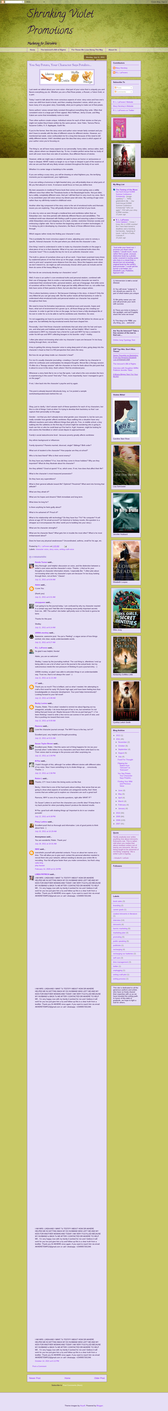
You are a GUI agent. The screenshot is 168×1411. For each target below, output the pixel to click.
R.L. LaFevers (44, 546)
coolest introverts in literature (125, 914)
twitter (115, 966)
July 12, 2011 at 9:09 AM (45, 721)
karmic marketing (120, 928)
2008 (118, 820)
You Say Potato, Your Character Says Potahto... (125, 775)
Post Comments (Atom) (72, 1385)
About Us (113, 50)
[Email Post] (65, 546)
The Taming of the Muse (127, 190)
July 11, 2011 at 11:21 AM (45, 678)
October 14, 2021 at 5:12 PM (47, 1361)
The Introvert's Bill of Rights (53, 50)
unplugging (117, 970)
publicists (117, 945)
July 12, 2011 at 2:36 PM (45, 773)
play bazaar (40, 865)
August (121, 753)
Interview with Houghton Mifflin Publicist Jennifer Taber (125, 369)
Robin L (38, 778)
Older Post (99, 1378)
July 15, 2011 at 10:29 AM (46, 831)
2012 (118, 735)
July (120, 757)
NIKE (37, 849)
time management (120, 962)
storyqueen (40, 602)
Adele (38, 585)
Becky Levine (41, 703)
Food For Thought (125, 760)
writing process (119, 979)
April (120, 798)
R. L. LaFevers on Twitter (123, 110)
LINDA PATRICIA (42, 874)
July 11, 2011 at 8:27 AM (45, 642)
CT (36, 683)
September (123, 749)
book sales (117, 901)
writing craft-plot (119, 974)
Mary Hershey (121, 68)
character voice (42, 549)
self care (116, 958)
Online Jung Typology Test (124, 340)
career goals (118, 909)
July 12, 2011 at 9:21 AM (45, 738)
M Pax (37, 761)
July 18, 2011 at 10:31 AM (46, 844)
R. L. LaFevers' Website (123, 102)
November (122, 742)
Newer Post (35, 1378)
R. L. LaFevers (122, 220)
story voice (53, 549)
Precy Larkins (41, 822)
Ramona (38, 726)
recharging (117, 949)
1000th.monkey (42, 633)
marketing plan (119, 933)
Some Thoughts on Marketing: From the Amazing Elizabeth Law (125, 357)
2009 (118, 816)
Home (32, 50)
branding (116, 905)
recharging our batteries (123, 954)
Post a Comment (39, 1366)
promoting (117, 937)
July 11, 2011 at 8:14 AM (45, 627)
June (120, 790)
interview (116, 920)
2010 (118, 813)
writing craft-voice (66, 549)
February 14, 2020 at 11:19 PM (48, 869)
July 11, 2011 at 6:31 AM (45, 597)
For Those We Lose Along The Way (87, 50)
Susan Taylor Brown (44, 743)
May (120, 794)
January (121, 808)
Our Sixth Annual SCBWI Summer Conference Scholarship (125, 194)
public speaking (119, 941)
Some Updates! (122, 222)
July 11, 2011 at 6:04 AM (45, 579)
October (121, 746)
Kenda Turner (41, 562)
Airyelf (82, 1406)
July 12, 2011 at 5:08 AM (45, 698)
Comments (121, 92)
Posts (118, 88)
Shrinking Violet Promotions (60, 23)
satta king (39, 863)
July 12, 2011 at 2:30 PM (45, 756)
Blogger (100, 1406)
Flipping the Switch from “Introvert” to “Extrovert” (124, 766)
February (122, 805)
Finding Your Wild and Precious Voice (125, 783)
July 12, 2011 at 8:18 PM (45, 816)
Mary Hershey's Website (123, 106)
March (121, 801)
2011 (118, 739)
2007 (118, 824)
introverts (117, 924)
